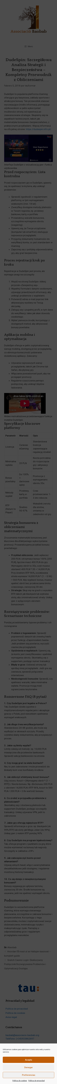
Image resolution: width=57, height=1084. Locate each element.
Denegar (28, 1067)
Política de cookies (19, 1081)
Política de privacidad (36, 1081)
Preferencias (28, 1075)
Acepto (28, 1060)
